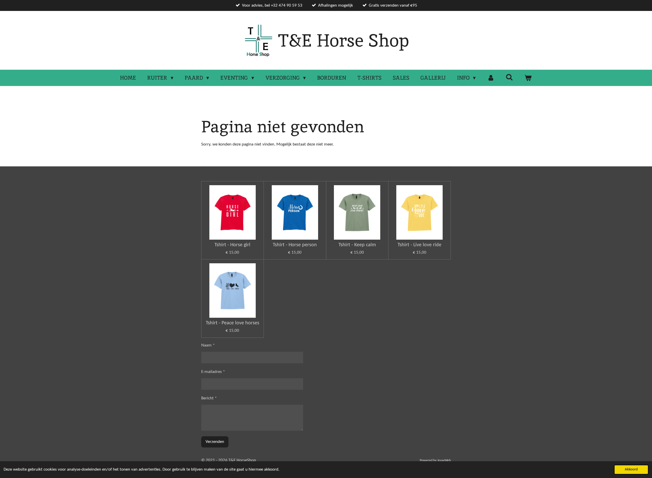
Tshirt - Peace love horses (232, 323)
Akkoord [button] (631, 469)
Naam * (208, 345)
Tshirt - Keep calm (357, 245)
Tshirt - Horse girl (232, 245)
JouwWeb (444, 460)
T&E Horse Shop (343, 40)
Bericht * (209, 398)
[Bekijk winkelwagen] (528, 77)
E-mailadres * (213, 372)
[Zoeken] (509, 77)
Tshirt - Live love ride (419, 245)
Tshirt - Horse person (295, 245)
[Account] (491, 77)
